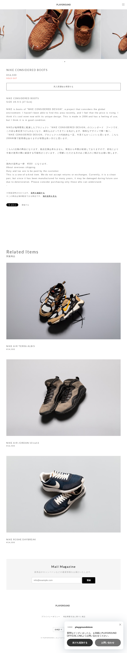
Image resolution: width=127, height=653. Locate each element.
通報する (25, 205)
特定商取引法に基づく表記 (74, 616)
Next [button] (122, 34)
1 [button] (62, 61)
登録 (89, 580)
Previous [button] (4, 34)
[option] (63, 34)
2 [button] (64, 61)
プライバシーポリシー (51, 616)
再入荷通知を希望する (63, 87)
